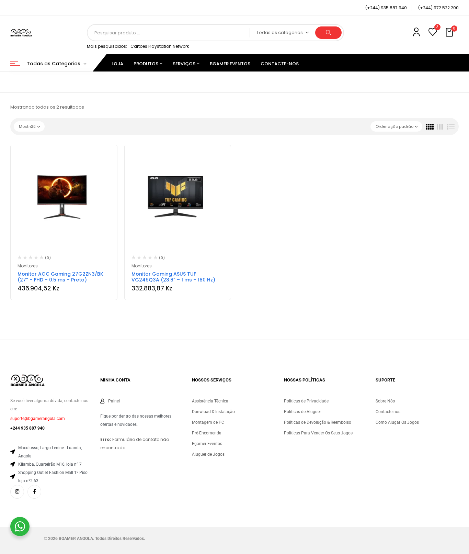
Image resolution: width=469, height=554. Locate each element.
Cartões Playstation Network (159, 46)
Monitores (28, 266)
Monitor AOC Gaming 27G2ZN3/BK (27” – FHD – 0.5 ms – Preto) (60, 276)
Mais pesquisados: (107, 46)
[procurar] (328, 32)
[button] (450, 32)
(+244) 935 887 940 (386, 8)
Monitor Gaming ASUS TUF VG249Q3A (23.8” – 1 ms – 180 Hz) (173, 276)
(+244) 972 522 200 (438, 8)
